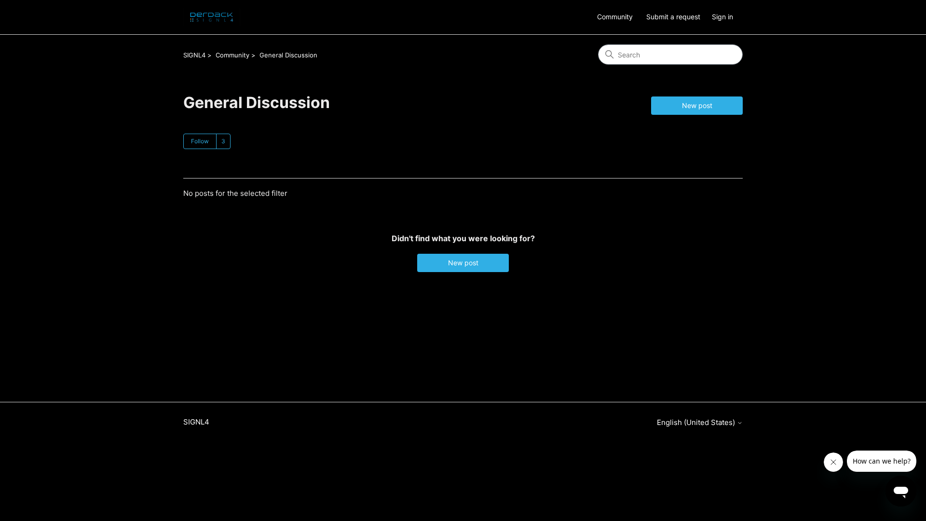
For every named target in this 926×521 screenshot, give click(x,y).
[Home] (211, 17)
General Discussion (288, 55)
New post (697, 105)
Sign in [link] (722, 17)
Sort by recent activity (285, 168)
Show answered (208, 168)
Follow (200, 141)
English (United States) (697, 422)
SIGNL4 (194, 55)
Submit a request (673, 17)
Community (615, 17)
